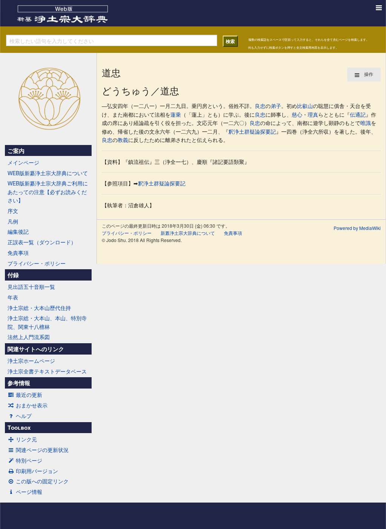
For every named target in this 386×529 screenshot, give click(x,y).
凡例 (13, 221)
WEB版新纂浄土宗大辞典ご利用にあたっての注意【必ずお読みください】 (48, 191)
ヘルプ (24, 415)
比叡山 (305, 106)
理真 (313, 114)
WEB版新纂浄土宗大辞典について (48, 173)
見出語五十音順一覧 (31, 286)
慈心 (297, 114)
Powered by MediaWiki (357, 228)
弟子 (276, 106)
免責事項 (18, 252)
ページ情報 (29, 491)
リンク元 (26, 439)
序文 (13, 210)
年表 (13, 297)
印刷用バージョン (37, 471)
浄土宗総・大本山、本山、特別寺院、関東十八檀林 (47, 322)
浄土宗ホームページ (31, 360)
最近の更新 (29, 394)
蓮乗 (175, 114)
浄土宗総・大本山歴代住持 (39, 308)
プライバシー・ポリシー (37, 263)
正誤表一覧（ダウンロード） (42, 242)
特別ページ (29, 460)
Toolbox (19, 427)
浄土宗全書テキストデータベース (47, 371)
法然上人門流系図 (29, 337)
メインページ (23, 162)
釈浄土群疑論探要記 (252, 131)
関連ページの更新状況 (42, 449)
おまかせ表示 (31, 405)
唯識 (365, 122)
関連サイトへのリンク (36, 349)
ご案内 (16, 151)
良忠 (260, 106)
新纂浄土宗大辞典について (188, 233)
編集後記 (18, 231)
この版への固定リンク (42, 481)
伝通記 (358, 114)
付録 (13, 275)
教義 (123, 139)
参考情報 (19, 383)
